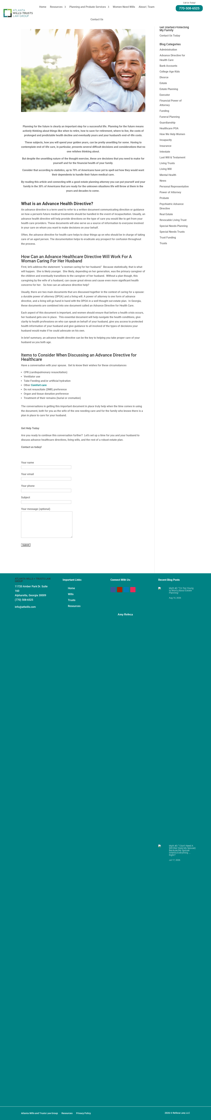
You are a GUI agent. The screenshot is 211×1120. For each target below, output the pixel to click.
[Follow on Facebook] (113, 589)
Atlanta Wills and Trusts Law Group (39, 1113)
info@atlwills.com (25, 606)
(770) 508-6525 (24, 599)
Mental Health (168, 175)
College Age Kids (170, 71)
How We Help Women (172, 134)
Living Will (166, 169)
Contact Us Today (170, 35)
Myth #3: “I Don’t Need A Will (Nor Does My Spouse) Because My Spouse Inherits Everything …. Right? (182, 850)
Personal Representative (174, 186)
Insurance (165, 145)
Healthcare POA (169, 128)
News (163, 180)
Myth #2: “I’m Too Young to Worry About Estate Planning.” (181, 590)
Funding (164, 110)
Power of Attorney (170, 192)
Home (42, 6)
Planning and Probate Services (87, 6)
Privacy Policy (83, 1113)
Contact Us (96, 19)
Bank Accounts (168, 65)
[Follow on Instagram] (133, 589)
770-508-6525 (189, 8)
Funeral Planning (170, 116)
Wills (71, 594)
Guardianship (167, 122)
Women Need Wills (124, 6)
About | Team (146, 6)
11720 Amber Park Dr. (28, 586)
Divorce (164, 77)
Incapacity (166, 140)
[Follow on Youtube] (119, 589)
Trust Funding (168, 237)
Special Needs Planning (174, 226)
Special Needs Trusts (172, 231)
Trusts (163, 243)
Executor (165, 94)
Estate (163, 83)
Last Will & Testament (172, 157)
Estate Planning (169, 89)
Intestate (165, 151)
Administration (168, 49)
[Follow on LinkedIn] (126, 589)
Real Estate (166, 214)
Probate (164, 198)
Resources (56, 6)
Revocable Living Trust (173, 220)
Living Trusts (167, 163)
